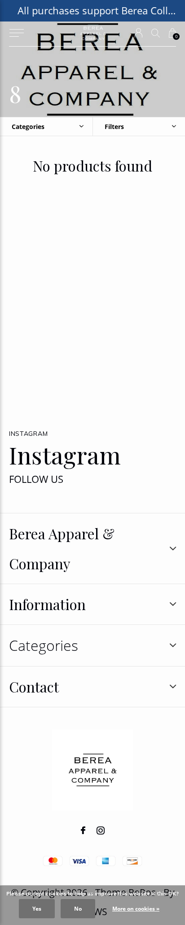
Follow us (36, 479)
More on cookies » (135, 908)
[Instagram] (101, 830)
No (78, 908)
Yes (36, 908)
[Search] (155, 33)
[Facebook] (83, 830)
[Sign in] (138, 33)
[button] (16, 33)
